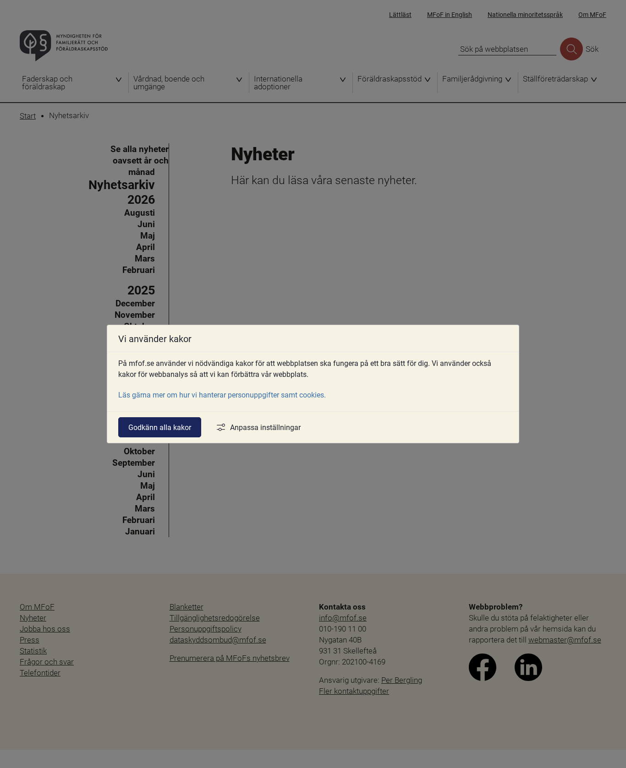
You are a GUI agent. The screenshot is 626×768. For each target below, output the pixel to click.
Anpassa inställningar (265, 427)
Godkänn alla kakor (159, 427)
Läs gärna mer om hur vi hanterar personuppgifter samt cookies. (222, 394)
